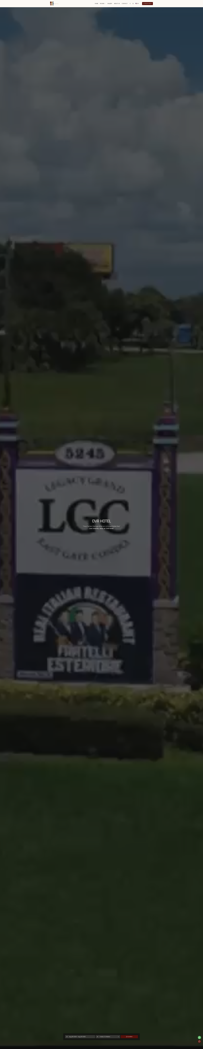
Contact (125, 3)
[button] (133, 3)
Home (96, 3)
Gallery (109, 3)
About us (117, 3)
